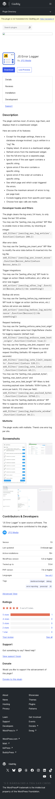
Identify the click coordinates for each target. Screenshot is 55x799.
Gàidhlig (12, 764)
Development (11, 99)
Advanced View (10, 593)
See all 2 (48, 575)
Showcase (34, 695)
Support (9, 106)
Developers (8, 726)
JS (50, 586)
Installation (10, 93)
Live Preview (24, 70)
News (5, 699)
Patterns (33, 708)
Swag (33, 730)
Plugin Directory (9, 11)
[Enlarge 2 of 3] (49, 446)
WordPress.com (11, 739)
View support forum (12, 656)
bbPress (8, 748)
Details (8, 79)
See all (49, 637)
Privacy (6, 708)
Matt (6, 743)
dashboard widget (37, 581)
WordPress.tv (10, 730)
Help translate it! (47, 19)
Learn (5, 717)
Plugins (32, 704)
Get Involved (35, 717)
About (5, 695)
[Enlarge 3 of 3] (49, 489)
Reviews (9, 86)
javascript (43, 586)
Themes (32, 699)
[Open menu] (51, 4)
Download (8, 70)
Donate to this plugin (12, 679)
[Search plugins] (29, 27)
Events (32, 721)
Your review (8, 637)
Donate (33, 726)
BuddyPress (9, 752)
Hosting (6, 704)
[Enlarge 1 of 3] (23, 446)
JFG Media (26, 60)
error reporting (32, 586)
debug (48, 581)
